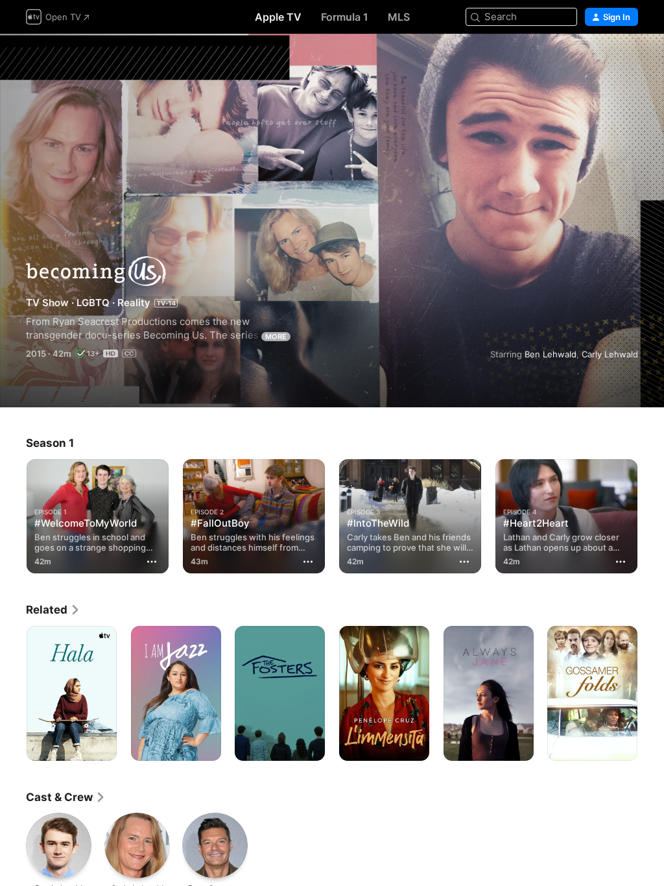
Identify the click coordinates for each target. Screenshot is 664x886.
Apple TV (278, 16)
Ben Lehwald (550, 354)
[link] (53, 610)
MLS (399, 16)
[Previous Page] (13, 513)
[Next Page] (651, 513)
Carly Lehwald (610, 354)
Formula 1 (344, 16)
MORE (276, 336)
